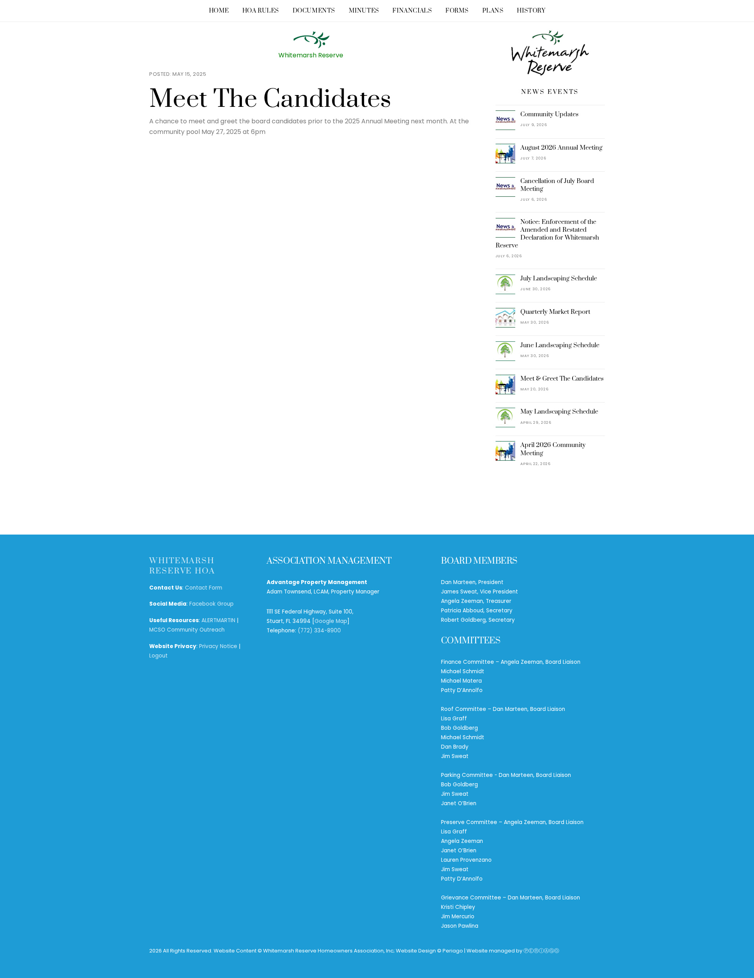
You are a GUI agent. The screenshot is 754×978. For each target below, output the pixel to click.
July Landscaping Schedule (558, 278)
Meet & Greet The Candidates (562, 379)
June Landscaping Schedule (559, 345)
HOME (219, 11)
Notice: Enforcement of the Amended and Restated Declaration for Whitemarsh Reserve (547, 234)
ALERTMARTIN (218, 620)
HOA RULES (260, 11)
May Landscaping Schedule (559, 412)
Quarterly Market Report (555, 312)
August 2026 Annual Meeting (561, 148)
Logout (158, 655)
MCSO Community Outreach (187, 630)
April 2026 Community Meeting (553, 449)
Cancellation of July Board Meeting (557, 185)
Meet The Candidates (270, 99)
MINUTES (364, 11)
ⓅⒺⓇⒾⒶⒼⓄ (541, 950)
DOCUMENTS (314, 11)
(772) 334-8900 (319, 630)
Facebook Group (211, 604)
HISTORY (531, 11)
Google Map (331, 621)
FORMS (457, 11)
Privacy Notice (218, 646)
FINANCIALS (412, 11)
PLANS (493, 11)
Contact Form (203, 588)
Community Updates (549, 114)
